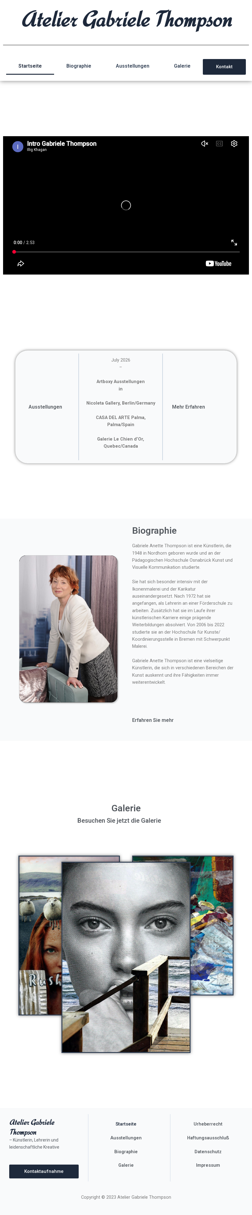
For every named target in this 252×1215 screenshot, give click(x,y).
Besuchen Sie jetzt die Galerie (119, 820)
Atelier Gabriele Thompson (126, 18)
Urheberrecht (208, 1124)
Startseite (30, 66)
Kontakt (224, 66)
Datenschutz (208, 1151)
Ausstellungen (132, 66)
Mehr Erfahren (188, 407)
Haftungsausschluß (208, 1138)
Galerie (182, 66)
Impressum (208, 1165)
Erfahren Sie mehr (153, 720)
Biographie (78, 66)
